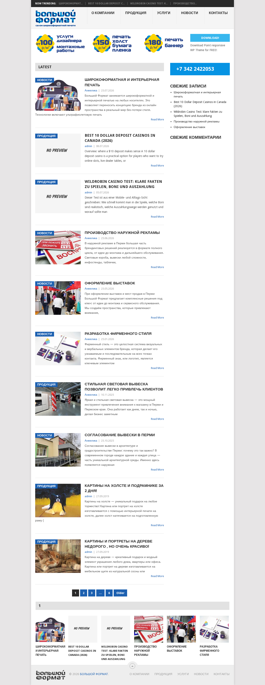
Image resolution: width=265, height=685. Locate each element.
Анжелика (91, 90)
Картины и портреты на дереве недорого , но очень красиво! (118, 543)
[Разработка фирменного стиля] (214, 629)
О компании (103, 13)
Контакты (218, 13)
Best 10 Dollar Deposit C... (106, 3)
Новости (189, 13)
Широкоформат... (71, 3)
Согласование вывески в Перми (120, 435)
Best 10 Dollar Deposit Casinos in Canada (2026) (120, 138)
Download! (210, 38)
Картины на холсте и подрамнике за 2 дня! (124, 488)
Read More (157, 119)
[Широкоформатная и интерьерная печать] (50, 629)
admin (88, 146)
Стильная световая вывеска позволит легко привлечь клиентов (124, 386)
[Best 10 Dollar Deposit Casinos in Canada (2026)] (82, 629)
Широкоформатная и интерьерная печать (122, 82)
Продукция (135, 13)
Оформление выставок (110, 283)
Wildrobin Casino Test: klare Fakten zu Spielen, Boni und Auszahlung (123, 184)
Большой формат (94, 674)
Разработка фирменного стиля (118, 333)
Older (120, 593)
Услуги (163, 13)
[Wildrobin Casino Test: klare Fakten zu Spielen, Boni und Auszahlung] (115, 629)
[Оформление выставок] (181, 629)
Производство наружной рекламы (122, 232)
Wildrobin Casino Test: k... (149, 3)
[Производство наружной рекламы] (148, 629)
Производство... (185, 3)
